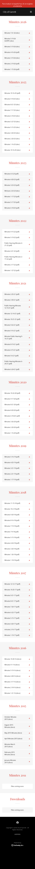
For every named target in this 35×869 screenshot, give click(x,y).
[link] (9, 12)
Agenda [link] (17, 834)
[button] (31, 12)
